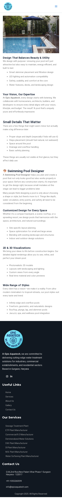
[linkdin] (11, 376)
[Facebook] (3, 376)
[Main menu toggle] (56, 6)
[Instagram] (7, 376)
